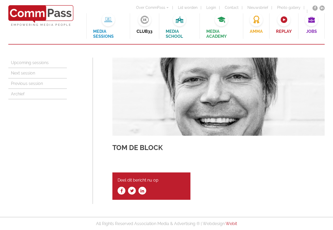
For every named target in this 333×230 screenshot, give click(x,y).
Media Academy (216, 34)
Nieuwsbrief (257, 7)
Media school (174, 34)
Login (211, 7)
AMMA (256, 31)
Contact (232, 7)
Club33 (144, 31)
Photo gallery (288, 7)
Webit (231, 223)
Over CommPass (150, 7)
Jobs (311, 31)
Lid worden (187, 7)
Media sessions (103, 34)
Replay (284, 31)
